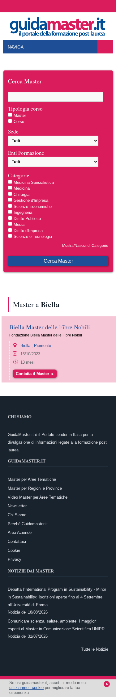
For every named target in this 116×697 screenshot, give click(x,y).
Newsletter (17, 506)
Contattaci (17, 541)
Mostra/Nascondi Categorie (85, 245)
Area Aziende (20, 532)
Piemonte (42, 345)
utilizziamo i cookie (26, 687)
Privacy (14, 559)
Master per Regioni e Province (35, 488)
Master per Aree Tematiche (32, 479)
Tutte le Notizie (94, 649)
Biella (25, 345)
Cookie (14, 550)
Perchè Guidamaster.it (28, 524)
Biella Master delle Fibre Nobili (49, 327)
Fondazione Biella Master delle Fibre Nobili (45, 335)
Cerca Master (58, 261)
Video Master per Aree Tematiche (37, 497)
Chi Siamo (17, 515)
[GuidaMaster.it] (58, 25)
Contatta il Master (35, 373)
